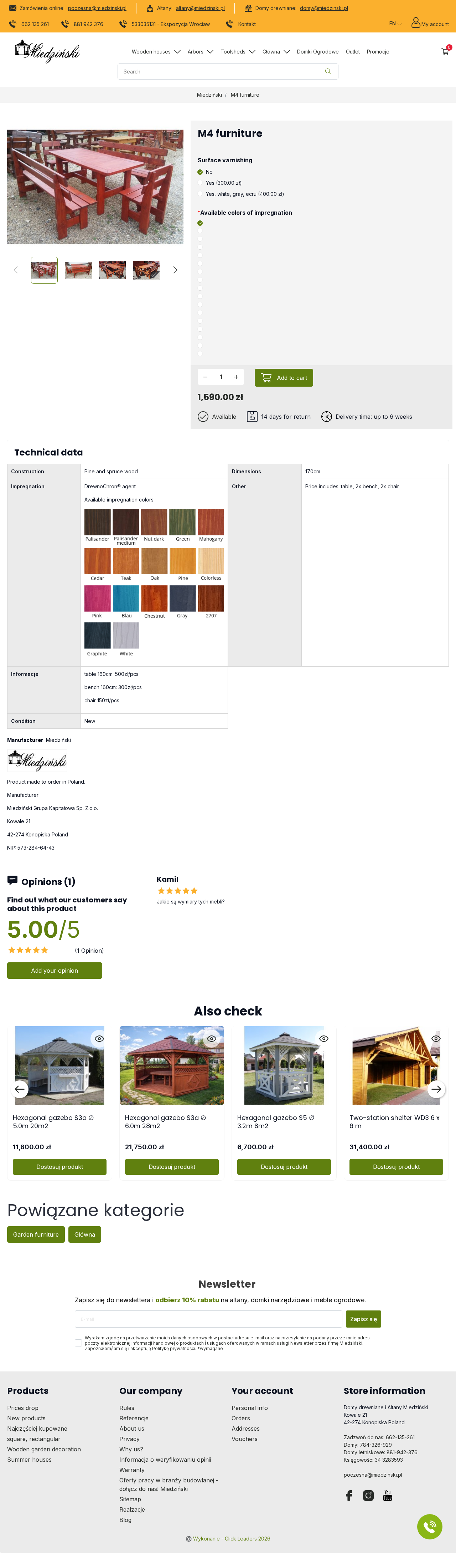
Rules (126, 1407)
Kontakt (247, 24)
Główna (84, 1234)
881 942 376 (88, 24)
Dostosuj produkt (59, 1166)
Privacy (129, 1438)
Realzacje (132, 1509)
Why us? (131, 1449)
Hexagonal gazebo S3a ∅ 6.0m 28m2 (165, 1121)
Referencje (134, 1418)
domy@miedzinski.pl (324, 8)
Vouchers (245, 1438)
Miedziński (209, 95)
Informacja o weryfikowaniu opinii (165, 1459)
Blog (125, 1519)
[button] (445, 51)
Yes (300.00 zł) (224, 183)
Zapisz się (363, 1319)
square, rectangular (34, 1438)
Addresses (246, 1428)
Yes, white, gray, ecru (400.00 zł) (245, 194)
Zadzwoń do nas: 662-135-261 (379, 1437)
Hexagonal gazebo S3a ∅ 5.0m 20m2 (53, 1121)
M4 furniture (245, 95)
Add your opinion (54, 970)
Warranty (132, 1469)
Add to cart (292, 377)
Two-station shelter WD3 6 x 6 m (394, 1121)
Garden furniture (36, 1234)
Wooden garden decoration (44, 1449)
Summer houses (29, 1459)
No (209, 172)
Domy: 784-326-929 (368, 1445)
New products (26, 1418)
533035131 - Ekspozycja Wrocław (171, 24)
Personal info (250, 1407)
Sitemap (130, 1499)
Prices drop (22, 1407)
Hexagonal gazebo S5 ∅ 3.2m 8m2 (276, 1121)
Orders (241, 1418)
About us (131, 1428)
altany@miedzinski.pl (200, 8)
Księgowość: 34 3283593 (373, 1460)
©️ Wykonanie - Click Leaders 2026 (228, 1539)
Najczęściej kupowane (37, 1428)
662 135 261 (35, 24)
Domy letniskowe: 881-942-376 (381, 1452)
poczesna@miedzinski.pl (97, 8)
